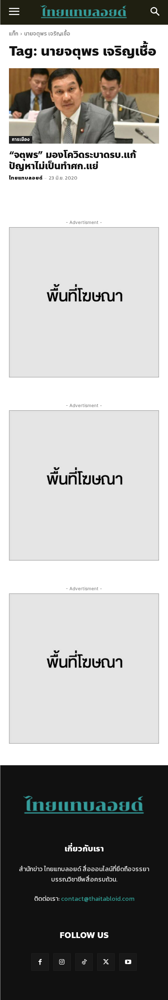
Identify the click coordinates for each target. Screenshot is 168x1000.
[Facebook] (40, 962)
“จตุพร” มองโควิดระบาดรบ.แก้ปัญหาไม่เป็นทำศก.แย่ (72, 160)
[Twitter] (106, 962)
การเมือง (21, 139)
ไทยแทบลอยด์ (26, 177)
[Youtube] (128, 962)
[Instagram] (62, 962)
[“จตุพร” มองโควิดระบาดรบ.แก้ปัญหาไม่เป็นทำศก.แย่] (84, 106)
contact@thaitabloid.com (97, 899)
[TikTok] (84, 962)
